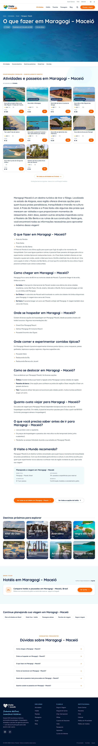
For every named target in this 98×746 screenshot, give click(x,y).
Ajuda (93, 743)
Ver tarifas (83, 590)
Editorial (83, 1)
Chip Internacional (61, 714)
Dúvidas (49, 64)
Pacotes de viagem (64, 617)
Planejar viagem (87, 7)
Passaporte (59, 727)
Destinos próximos (30, 64)
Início (4, 16)
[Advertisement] (49, 43)
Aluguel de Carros (61, 711)
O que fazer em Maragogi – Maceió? (49, 663)
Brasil (17, 16)
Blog (71, 7)
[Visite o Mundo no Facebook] (10, 732)
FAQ (78, 1)
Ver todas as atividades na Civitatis (48, 176)
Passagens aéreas (48, 617)
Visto (58, 724)
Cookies (87, 743)
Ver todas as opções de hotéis (68, 500)
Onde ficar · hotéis (32, 617)
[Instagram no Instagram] (5, 732)
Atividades (39, 7)
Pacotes (55, 7)
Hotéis (48, 7)
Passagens (63, 7)
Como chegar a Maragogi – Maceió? (49, 649)
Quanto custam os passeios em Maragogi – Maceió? (49, 685)
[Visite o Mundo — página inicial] (10, 7)
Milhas (58, 717)
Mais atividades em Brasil (13, 617)
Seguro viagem (80, 617)
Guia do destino (17, 64)
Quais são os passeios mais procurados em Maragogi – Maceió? (49, 678)
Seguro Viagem (61, 707)
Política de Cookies (84, 724)
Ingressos (59, 730)
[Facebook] (94, 1)
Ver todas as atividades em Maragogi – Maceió (32, 500)
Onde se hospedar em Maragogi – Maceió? (49, 656)
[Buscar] (77, 7)
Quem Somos (71, 1)
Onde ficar (41, 64)
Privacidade (80, 743)
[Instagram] (90, 1)
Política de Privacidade (85, 720)
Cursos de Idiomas (62, 733)
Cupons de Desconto (62, 720)
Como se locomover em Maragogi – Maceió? (49, 671)
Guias (36, 720)
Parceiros (81, 711)
